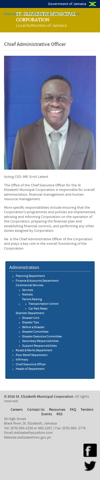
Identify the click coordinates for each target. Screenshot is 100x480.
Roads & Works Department (34, 350)
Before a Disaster (33, 327)
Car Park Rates (38, 309)
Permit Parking (32, 299)
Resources (57, 409)
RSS (59, 414)
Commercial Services (29, 285)
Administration (24, 267)
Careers (17, 409)
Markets (27, 295)
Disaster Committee (35, 332)
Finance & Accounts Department (37, 281)
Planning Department (30, 276)
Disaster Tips (30, 322)
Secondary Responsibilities (40, 341)
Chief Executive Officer (31, 364)
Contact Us (36, 409)
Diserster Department (30, 313)
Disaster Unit (30, 318)
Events (46, 414)
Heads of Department (30, 369)
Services (27, 290)
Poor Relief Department (31, 355)
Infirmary (22, 360)
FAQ (73, 409)
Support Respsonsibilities (39, 346)
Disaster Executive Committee (42, 337)
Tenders (87, 409)
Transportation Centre (43, 304)
